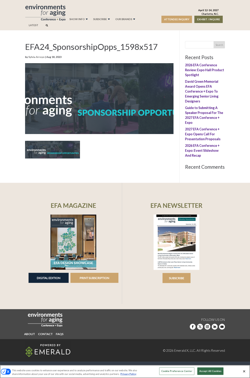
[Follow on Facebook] (193, 327)
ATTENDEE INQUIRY (176, 19)
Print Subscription (94, 278)
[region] (125, 371)
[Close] (244, 371)
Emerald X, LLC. (185, 350)
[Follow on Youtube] (222, 327)
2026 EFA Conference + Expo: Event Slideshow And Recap (202, 150)
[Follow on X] (200, 327)
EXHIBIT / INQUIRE (208, 19)
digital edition (48, 278)
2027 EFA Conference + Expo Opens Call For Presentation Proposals (203, 134)
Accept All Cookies (210, 371)
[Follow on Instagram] (207, 327)
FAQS (60, 334)
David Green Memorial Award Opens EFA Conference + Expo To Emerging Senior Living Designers (202, 91)
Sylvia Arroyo (36, 56)
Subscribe (176, 278)
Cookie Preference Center (176, 371)
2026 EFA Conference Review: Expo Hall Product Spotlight (204, 70)
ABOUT (29, 334)
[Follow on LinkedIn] (215, 327)
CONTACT (45, 334)
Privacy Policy (128, 374)
